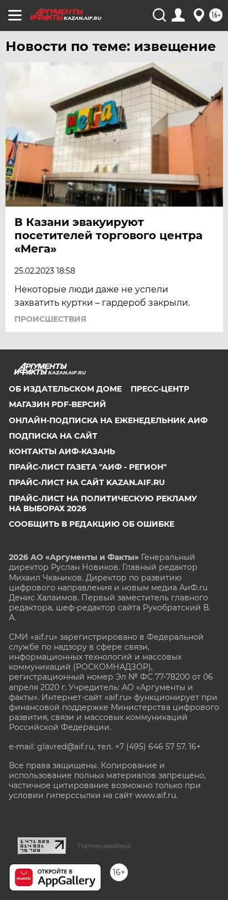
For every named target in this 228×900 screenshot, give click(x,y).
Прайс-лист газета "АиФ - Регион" (88, 467)
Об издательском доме (65, 389)
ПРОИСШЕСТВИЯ (50, 319)
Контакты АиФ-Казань (62, 451)
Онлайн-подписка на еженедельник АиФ (108, 420)
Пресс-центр (160, 389)
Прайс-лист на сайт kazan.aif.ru (87, 482)
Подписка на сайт (53, 436)
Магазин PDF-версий (57, 404)
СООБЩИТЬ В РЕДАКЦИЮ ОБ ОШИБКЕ (91, 524)
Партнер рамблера (104, 845)
